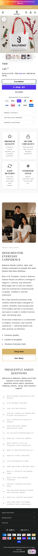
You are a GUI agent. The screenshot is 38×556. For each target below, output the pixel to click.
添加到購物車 (19, 81)
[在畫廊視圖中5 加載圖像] (28, 57)
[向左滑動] (3, 7)
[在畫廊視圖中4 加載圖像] (23, 57)
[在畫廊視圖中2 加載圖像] (13, 57)
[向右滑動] (34, 7)
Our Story (18, 358)
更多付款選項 (19, 92)
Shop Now (19, 352)
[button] (26, 12)
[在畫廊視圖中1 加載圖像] (8, 57)
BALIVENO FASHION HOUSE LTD (18, 547)
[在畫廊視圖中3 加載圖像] (18, 57)
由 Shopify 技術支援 (19, 551)
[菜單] (3, 12)
